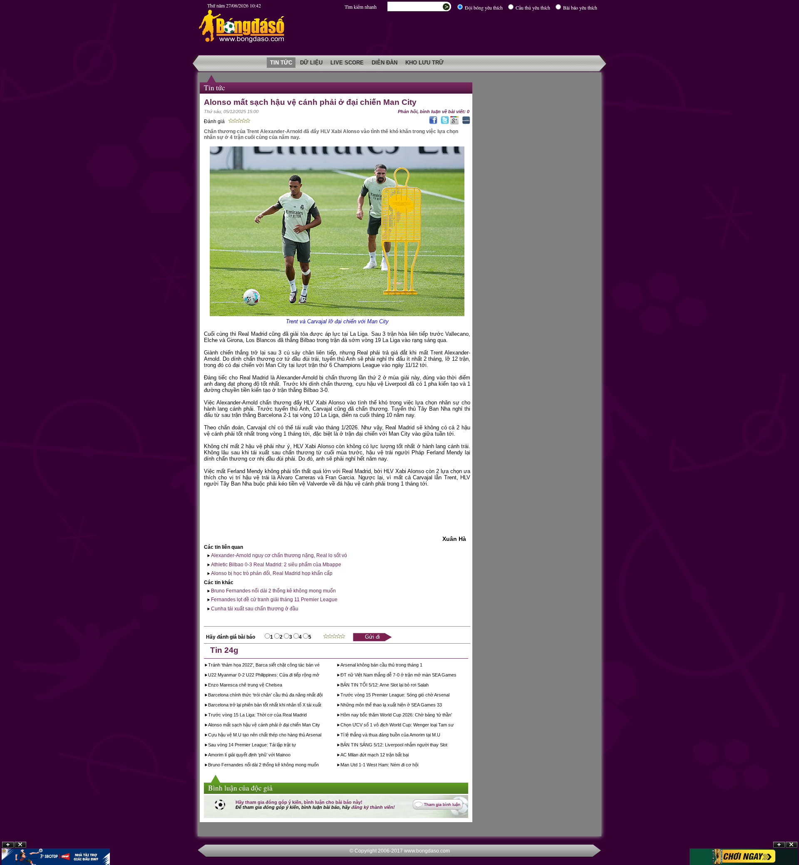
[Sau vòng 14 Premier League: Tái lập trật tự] (296, 746)
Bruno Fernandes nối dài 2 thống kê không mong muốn (273, 591)
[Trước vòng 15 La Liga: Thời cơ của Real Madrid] (307, 716)
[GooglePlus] (454, 123)
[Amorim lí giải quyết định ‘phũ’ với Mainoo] (291, 755)
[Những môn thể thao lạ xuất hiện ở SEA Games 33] (442, 706)
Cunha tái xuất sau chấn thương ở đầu (254, 609)
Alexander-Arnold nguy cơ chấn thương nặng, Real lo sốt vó (278, 555)
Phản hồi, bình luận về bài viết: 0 (433, 111)
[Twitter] (444, 123)
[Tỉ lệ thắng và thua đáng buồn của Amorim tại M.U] (441, 736)
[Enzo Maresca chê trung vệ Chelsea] (282, 686)
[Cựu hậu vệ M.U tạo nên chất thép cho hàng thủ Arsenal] (322, 736)
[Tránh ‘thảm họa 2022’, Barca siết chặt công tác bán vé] (320, 666)
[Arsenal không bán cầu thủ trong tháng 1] (423, 666)
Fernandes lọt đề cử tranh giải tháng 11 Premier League (273, 599)
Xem (779, 845)
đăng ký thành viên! (373, 807)
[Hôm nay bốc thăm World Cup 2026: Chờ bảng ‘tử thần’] (452, 716)
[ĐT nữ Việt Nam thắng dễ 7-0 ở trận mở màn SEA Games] (457, 676)
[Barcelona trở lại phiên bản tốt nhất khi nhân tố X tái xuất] (322, 706)
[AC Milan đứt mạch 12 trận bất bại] (409, 755)
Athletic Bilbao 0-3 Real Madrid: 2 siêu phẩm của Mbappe (275, 565)
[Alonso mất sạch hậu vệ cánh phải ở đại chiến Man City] (320, 726)
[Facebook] (432, 123)
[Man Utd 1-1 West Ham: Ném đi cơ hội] (418, 765)
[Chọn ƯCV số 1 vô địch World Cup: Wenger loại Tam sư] (454, 726)
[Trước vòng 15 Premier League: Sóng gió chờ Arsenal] (450, 696)
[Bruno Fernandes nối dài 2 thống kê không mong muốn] (319, 765)
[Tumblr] (465, 123)
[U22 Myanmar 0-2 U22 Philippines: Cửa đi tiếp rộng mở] (319, 676)
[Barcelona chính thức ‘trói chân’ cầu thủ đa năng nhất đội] (323, 696)
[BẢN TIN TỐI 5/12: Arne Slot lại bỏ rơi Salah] (429, 686)
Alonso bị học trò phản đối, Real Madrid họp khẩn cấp (271, 573)
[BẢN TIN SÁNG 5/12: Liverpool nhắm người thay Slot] (448, 746)
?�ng (791, 845)
